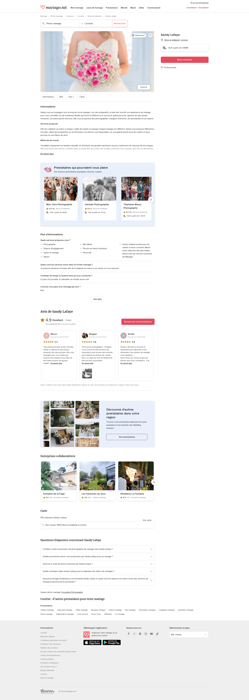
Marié (133, 7)
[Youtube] (151, 633)
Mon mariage (77, 7)
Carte (82, 97)
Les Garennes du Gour (94, 493)
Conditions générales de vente (53, 640)
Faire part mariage (64, 610)
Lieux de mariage (94, 7)
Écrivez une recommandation (138, 321)
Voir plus (97, 299)
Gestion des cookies (49, 648)
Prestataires (112, 7)
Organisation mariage (65, 614)
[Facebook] (128, 633)
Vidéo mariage (82, 610)
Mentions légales (47, 636)
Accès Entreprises (201, 3)
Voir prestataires (127, 437)
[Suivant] (151, 199)
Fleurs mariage (46, 614)
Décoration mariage (147, 610)
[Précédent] (44, 199)
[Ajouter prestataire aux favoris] (150, 35)
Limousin (70, 16)
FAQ (61, 97)
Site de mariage (47, 678)
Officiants (108, 614)
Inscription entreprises (49, 663)
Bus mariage (130, 610)
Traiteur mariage (47, 610)
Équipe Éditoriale (47, 670)
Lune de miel (82, 614)
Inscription (203, 7)
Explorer (143, 87)
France (178, 635)
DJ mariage (120, 614)
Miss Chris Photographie (59, 204)
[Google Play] (112, 644)
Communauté (153, 7)
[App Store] (92, 644)
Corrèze (81, 16)
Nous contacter (184, 59)
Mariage (44, 16)
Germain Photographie (97, 204)
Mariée (124, 7)
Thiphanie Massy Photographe (132, 206)
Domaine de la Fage (54, 493)
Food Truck (96, 614)
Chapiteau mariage (167, 610)
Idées (141, 7)
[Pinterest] (140, 633)
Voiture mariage (115, 610)
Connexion (191, 7)
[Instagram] (145, 633)
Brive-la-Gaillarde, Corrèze (176, 40)
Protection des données (50, 644)
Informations (48, 97)
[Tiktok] (157, 633)
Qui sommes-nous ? (48, 667)
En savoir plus (47, 154)
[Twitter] (134, 633)
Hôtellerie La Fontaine (132, 493)
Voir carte (147, 520)
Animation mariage (185, 610)
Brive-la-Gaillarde (95, 16)
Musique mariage (98, 610)
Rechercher (120, 23)
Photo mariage (57, 16)
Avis (71, 97)
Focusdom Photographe (72, 592)
